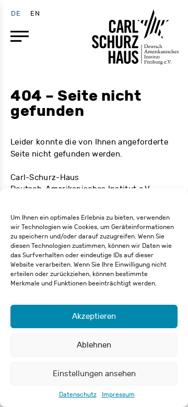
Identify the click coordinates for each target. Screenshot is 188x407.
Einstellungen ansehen (94, 373)
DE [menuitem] (16, 13)
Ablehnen (94, 345)
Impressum (118, 394)
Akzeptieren (94, 316)
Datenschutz (78, 394)
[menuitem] (16, 13)
